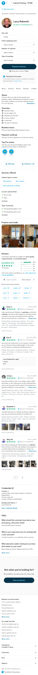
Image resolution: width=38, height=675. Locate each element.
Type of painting (7, 56)
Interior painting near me (9, 633)
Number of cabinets (8, 48)
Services (11, 89)
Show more (5, 617)
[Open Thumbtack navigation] (4, 3)
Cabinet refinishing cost (9, 611)
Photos (18, 89)
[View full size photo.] (13, 236)
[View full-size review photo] (5, 427)
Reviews (26, 89)
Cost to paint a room (8, 614)
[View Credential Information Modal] (12, 488)
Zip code (5, 33)
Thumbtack (5, 13)
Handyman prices (7, 605)
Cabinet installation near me (10, 627)
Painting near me (7, 630)
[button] (7, 23)
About (4, 89)
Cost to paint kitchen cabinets (11, 602)
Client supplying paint (9, 41)
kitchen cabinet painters (17, 13)
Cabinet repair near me (8, 636)
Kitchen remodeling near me (10, 624)
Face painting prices (8, 608)
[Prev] (16, 477)
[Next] (22, 477)
